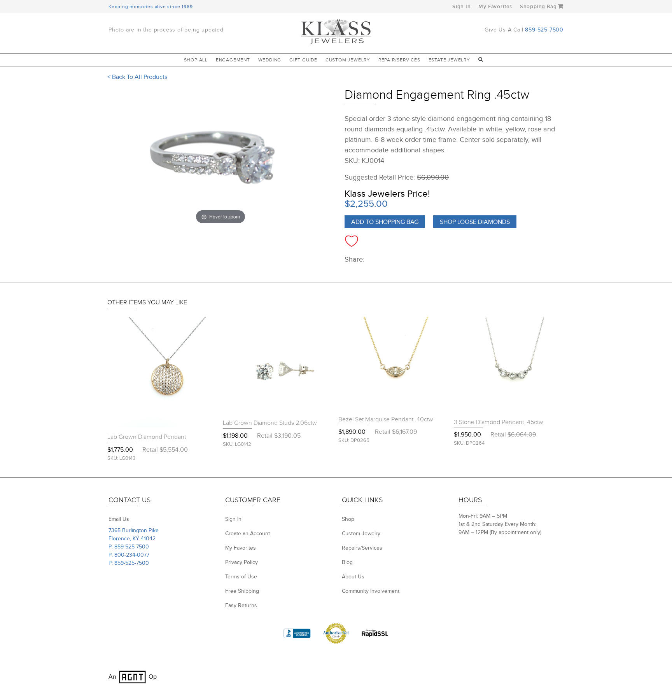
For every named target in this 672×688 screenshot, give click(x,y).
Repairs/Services (362, 548)
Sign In (461, 6)
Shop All (196, 60)
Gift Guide (303, 60)
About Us (353, 577)
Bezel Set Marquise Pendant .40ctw (385, 419)
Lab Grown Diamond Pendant (146, 437)
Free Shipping (242, 591)
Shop (348, 519)
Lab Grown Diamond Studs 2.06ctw (270, 423)
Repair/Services (399, 60)
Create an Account (247, 534)
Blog (347, 562)
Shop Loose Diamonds (475, 222)
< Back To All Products (137, 77)
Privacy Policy (241, 562)
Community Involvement (370, 591)
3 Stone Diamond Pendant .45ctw (498, 422)
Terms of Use (241, 577)
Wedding (270, 60)
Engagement (233, 60)
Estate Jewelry (449, 60)
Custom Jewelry (348, 60)
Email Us (118, 519)
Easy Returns (241, 605)
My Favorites (495, 6)
